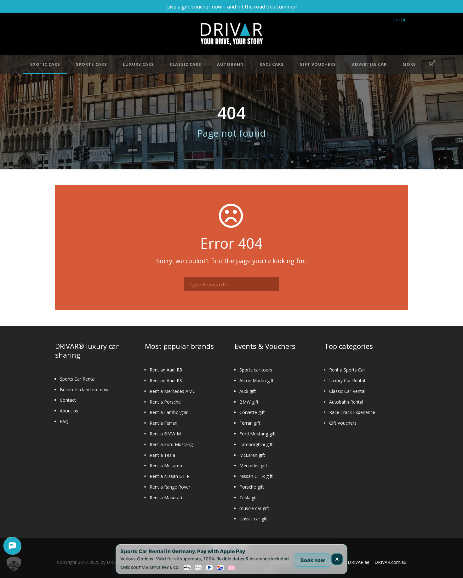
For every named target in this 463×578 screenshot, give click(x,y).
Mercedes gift (253, 465)
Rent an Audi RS (166, 380)
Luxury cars (138, 64)
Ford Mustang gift (257, 434)
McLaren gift (252, 455)
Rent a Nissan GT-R (170, 476)
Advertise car (369, 64)
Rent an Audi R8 (166, 370)
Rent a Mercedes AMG (173, 391)
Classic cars (185, 64)
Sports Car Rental (77, 379)
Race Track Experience (352, 412)
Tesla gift (248, 498)
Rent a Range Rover (170, 487)
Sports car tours (255, 370)
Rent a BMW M (165, 434)
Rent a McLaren (166, 465)
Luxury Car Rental (347, 380)
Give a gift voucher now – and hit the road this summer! (231, 6)
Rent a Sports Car (347, 370)
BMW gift (249, 402)
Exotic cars (45, 64)
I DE (402, 20)
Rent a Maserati (166, 498)
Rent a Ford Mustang (171, 444)
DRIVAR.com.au (390, 562)
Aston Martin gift (256, 380)
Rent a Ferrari (163, 423)
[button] (14, 564)
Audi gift (247, 391)
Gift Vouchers (343, 423)
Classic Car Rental (347, 391)
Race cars (272, 64)
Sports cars (91, 64)
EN (395, 20)
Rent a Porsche (165, 402)
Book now (312, 560)
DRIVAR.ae (358, 562)
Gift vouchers (318, 64)
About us (69, 411)
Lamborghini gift (256, 444)
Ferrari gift (249, 423)
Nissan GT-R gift (256, 476)
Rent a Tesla (162, 455)
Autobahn (230, 64)
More (409, 64)
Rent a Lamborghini (170, 412)
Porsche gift (251, 487)
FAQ (64, 421)
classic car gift (253, 519)
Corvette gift (252, 412)
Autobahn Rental (346, 402)
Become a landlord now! (85, 390)
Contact (68, 400)
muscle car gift (254, 508)
